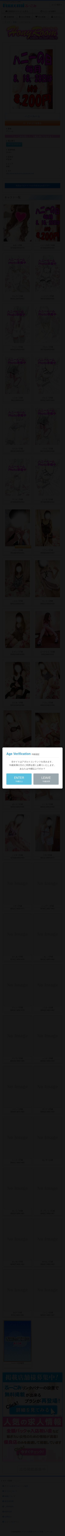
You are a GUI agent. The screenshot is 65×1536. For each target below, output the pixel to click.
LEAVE (46, 778)
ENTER (19, 778)
